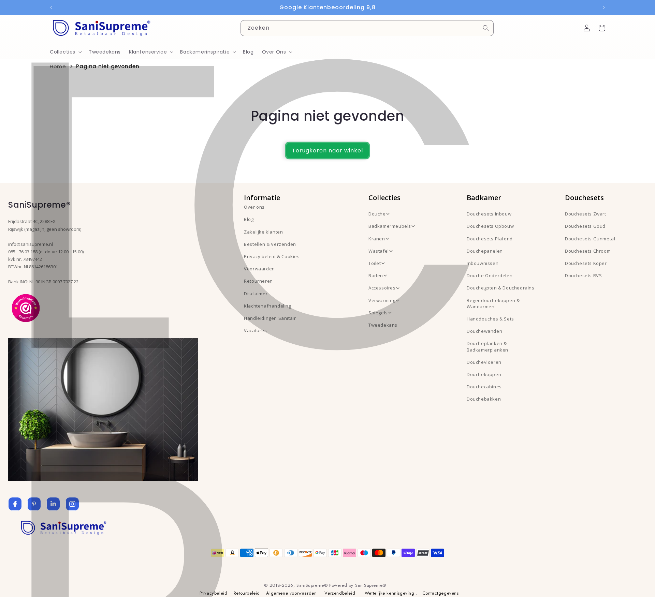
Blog (248, 219)
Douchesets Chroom (588, 251)
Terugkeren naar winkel (327, 150)
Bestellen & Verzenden (270, 244)
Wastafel (378, 251)
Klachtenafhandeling (267, 306)
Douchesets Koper (586, 263)
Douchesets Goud (585, 226)
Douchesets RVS (583, 275)
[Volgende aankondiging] (603, 7)
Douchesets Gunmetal (590, 239)
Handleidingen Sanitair (270, 318)
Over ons (254, 207)
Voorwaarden (259, 269)
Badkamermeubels (389, 226)
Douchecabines (484, 387)
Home (58, 66)
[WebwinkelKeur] (25, 307)
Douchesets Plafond (490, 239)
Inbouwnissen (482, 263)
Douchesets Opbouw (490, 226)
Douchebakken (484, 399)
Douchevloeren (484, 362)
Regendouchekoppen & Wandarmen (493, 303)
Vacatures (255, 330)
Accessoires (382, 288)
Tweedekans (382, 325)
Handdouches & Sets (490, 319)
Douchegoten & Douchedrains (501, 288)
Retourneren (258, 281)
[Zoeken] (485, 27)
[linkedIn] (53, 504)
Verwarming (381, 300)
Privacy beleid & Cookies (272, 256)
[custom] (34, 504)
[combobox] (367, 28)
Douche (377, 214)
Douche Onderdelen (489, 275)
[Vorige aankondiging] (51, 7)
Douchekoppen (484, 374)
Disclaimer (255, 293)
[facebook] (15, 504)
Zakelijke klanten (263, 232)
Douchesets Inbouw (489, 214)
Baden (375, 275)
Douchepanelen (485, 251)
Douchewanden (484, 331)
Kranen (376, 239)
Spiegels (378, 313)
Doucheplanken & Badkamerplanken (487, 346)
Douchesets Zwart (585, 214)
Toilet (374, 263)
